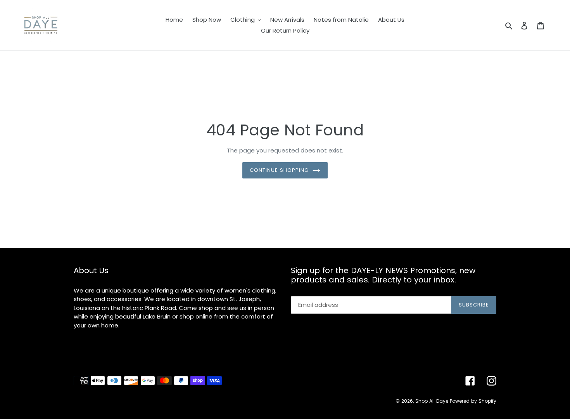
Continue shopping (279, 170)
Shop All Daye (431, 401)
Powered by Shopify (473, 401)
